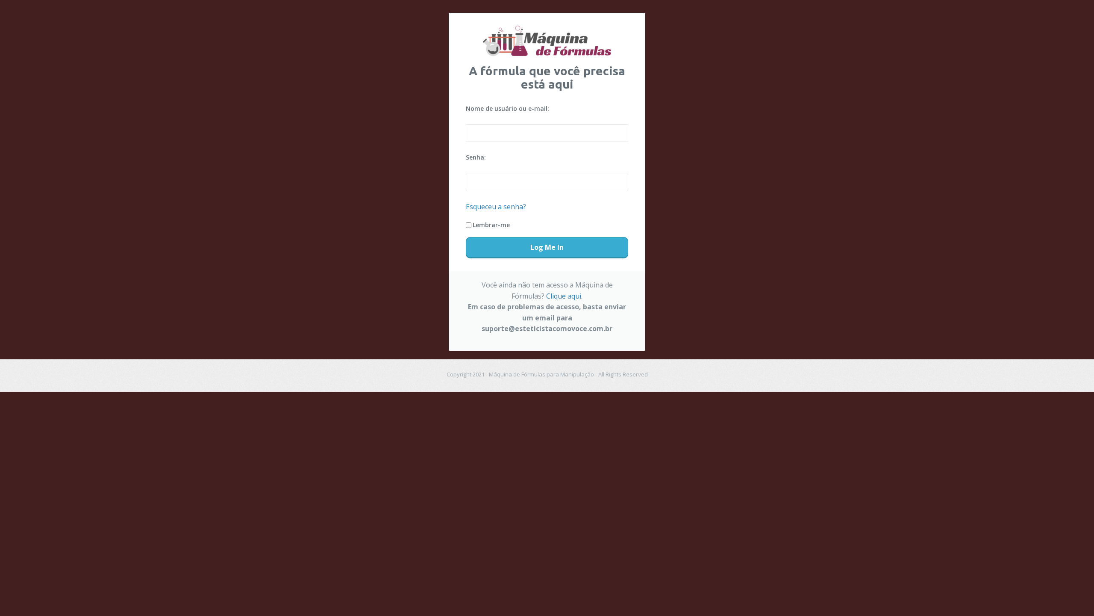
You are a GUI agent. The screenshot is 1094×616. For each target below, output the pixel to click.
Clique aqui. (564, 296)
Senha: (476, 157)
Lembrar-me (491, 225)
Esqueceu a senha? (496, 206)
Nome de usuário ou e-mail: (507, 108)
